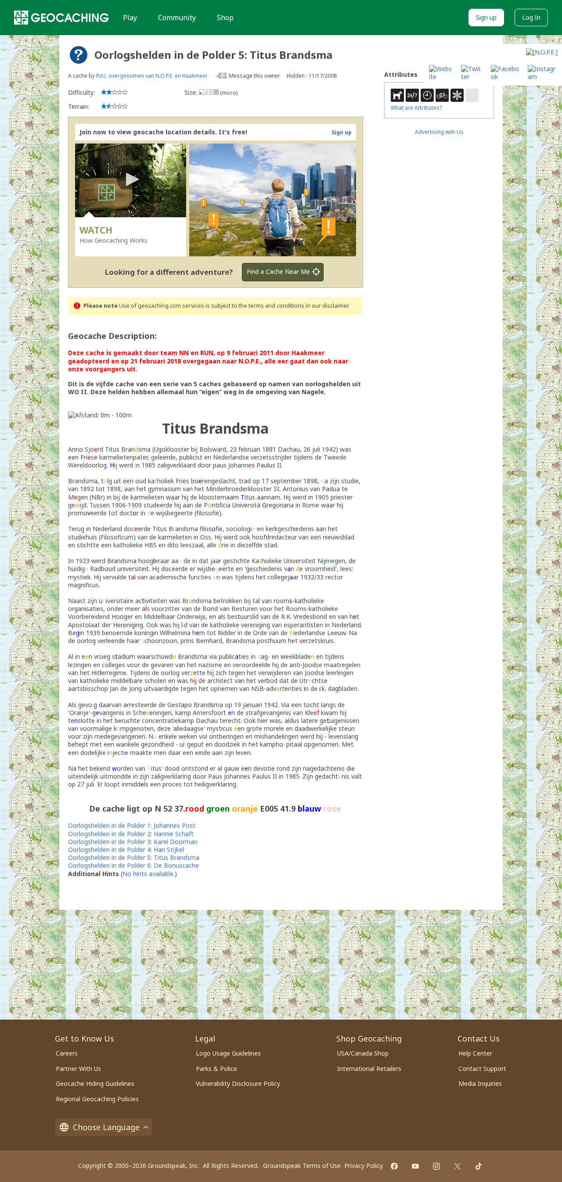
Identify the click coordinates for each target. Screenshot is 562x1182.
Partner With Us (78, 1068)
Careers (67, 1053)
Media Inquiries (480, 1083)
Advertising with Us (439, 132)
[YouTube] (415, 1166)
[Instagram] (436, 1166)
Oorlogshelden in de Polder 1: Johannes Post (131, 825)
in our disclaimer (327, 305)
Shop (225, 17)
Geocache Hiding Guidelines (95, 1083)
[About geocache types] (78, 54)
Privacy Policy (363, 1165)
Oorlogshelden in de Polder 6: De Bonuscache (133, 865)
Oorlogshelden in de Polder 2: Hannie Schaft (131, 834)
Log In (531, 17)
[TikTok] (478, 1166)
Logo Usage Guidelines (228, 1053)
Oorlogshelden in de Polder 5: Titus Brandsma (133, 857)
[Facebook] (394, 1166)
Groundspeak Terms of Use (302, 1165)
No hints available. (148, 873)
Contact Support (482, 1068)
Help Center (475, 1053)
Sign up (486, 17)
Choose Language (106, 1127)
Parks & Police (216, 1068)
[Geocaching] (61, 17)
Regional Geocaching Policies (97, 1099)
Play (130, 17)
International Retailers (369, 1068)
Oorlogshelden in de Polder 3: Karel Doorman (133, 841)
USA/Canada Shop (363, 1053)
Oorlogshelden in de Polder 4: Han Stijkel (126, 849)
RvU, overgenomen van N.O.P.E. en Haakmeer (152, 75)
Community (177, 17)
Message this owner (254, 75)
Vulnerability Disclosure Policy (238, 1083)
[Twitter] (457, 1166)
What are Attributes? (416, 107)
